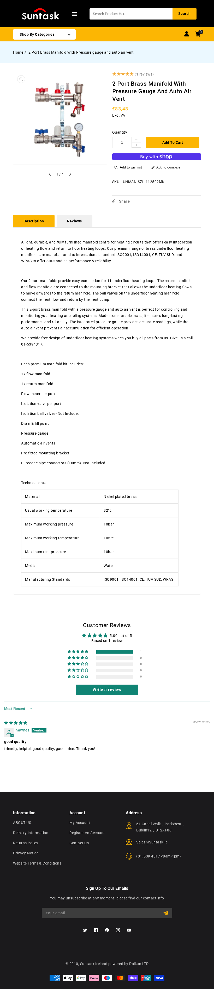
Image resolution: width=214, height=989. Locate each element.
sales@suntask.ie (152, 842)
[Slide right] (70, 175)
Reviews (74, 221)
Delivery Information (30, 833)
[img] (15, 723)
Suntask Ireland (94, 964)
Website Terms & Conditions (37, 863)
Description (33, 221)
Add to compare (168, 167)
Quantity (119, 132)
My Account (79, 823)
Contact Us (79, 843)
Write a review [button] (107, 689)
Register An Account (87, 833)
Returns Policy (25, 843)
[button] (74, 14)
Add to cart (172, 142)
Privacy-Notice (25, 853)
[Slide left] (50, 175)
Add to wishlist (131, 167)
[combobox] (143, 14)
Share (124, 201)
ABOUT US (22, 823)
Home (18, 52)
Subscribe (166, 913)
